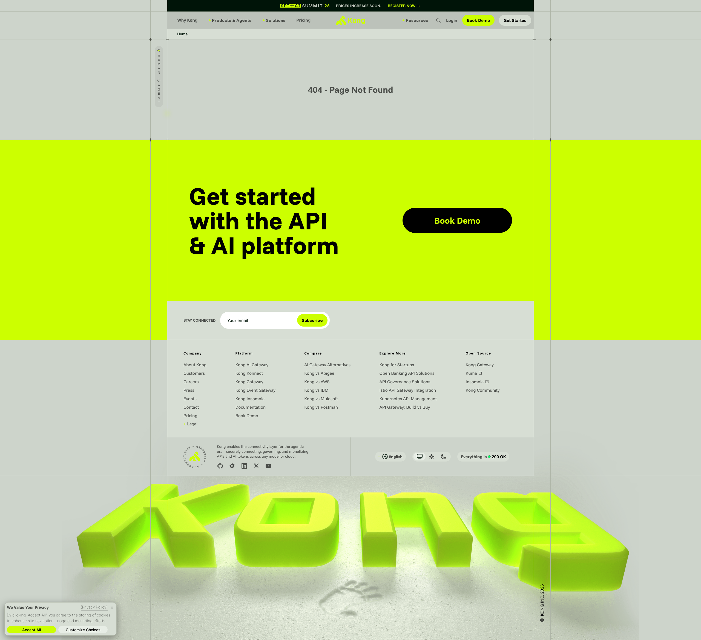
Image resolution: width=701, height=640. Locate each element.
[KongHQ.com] (350, 20)
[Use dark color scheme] (444, 456)
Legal (190, 423)
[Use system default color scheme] (419, 456)
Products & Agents (229, 20)
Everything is (483, 456)
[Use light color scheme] (432, 456)
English (390, 456)
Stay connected (199, 320)
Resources (415, 20)
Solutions (273, 20)
